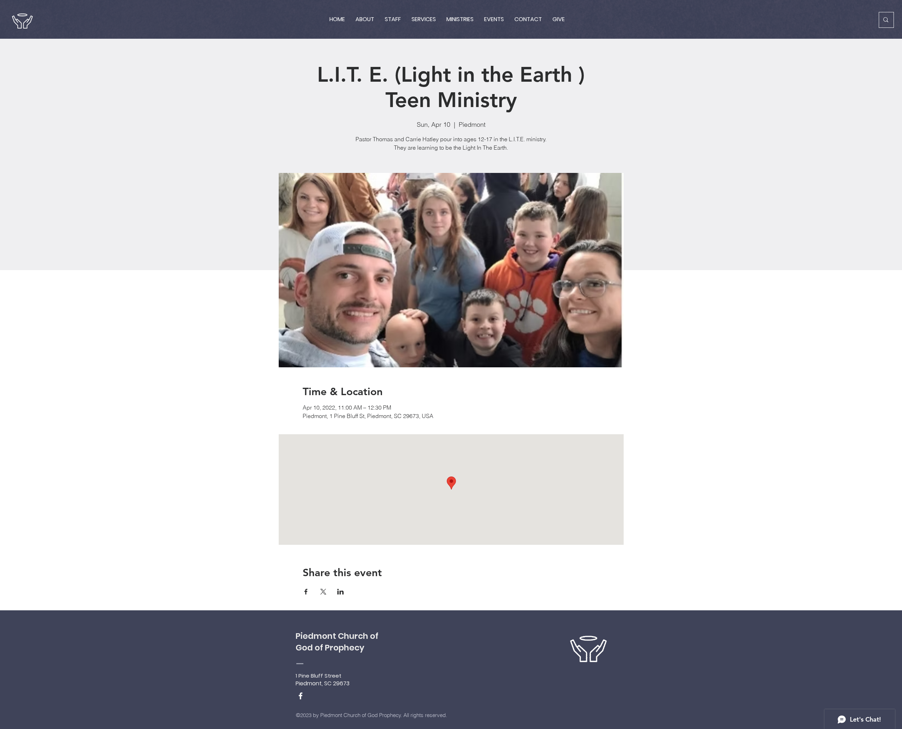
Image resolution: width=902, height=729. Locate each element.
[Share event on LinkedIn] (340, 591)
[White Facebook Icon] (300, 695)
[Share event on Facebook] (306, 591)
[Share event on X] (323, 591)
